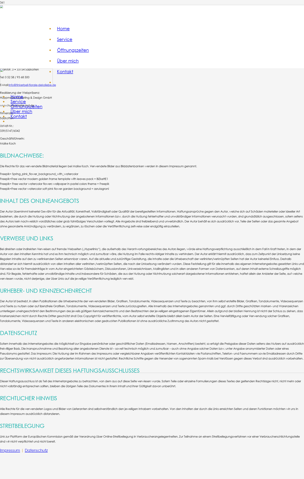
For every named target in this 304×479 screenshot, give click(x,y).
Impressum (10, 450)
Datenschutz (36, 450)
